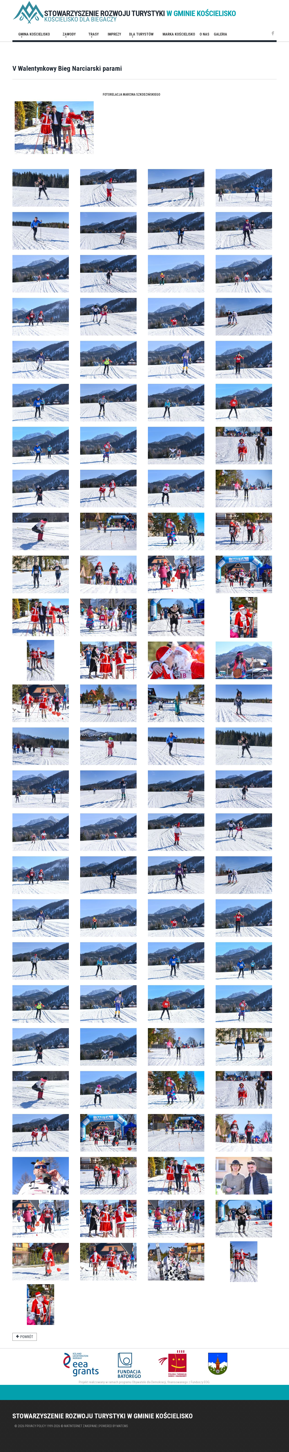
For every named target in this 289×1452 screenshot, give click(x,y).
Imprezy (114, 34)
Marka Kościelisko (179, 34)
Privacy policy (35, 1426)
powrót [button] (26, 1337)
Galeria (220, 34)
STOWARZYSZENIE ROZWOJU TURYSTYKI (140, 13)
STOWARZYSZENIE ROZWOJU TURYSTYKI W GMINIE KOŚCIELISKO (102, 1416)
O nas (204, 34)
